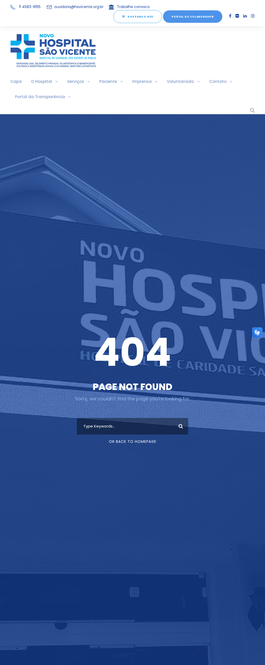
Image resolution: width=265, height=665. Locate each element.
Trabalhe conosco (133, 6)
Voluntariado (180, 81)
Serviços (75, 81)
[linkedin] (245, 16)
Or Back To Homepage (132, 441)
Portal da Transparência (40, 96)
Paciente (108, 81)
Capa (16, 81)
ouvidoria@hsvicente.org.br (79, 6)
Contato (217, 81)
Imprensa (142, 81)
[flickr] (237, 16)
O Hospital (41, 81)
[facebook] (230, 16)
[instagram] (253, 16)
